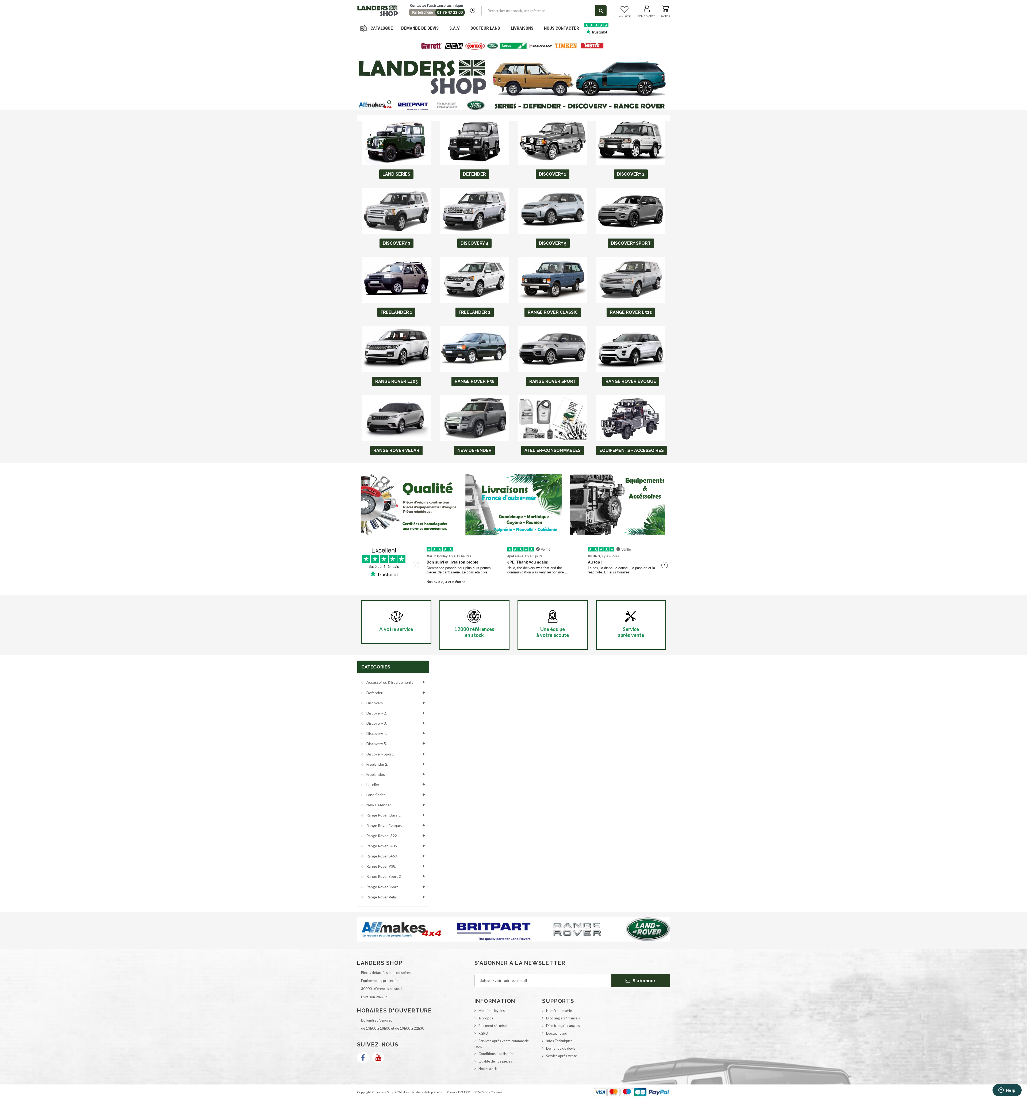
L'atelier (372, 784)
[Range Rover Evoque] (630, 349)
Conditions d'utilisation (496, 1054)
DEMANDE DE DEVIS (420, 28)
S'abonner (643, 980)
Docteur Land (485, 28)
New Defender (378, 805)
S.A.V (454, 28)
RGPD (483, 1033)
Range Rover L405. (382, 846)
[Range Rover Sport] (552, 349)
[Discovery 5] (552, 211)
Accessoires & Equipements (389, 682)
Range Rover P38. (381, 866)
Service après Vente (561, 1056)
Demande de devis (560, 1048)
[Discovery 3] (396, 211)
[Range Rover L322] (630, 280)
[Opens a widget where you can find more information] (1007, 1090)
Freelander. (375, 774)
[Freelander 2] (474, 280)
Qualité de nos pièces (495, 1061)
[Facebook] (363, 1057)
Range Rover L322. (382, 835)
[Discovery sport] (630, 211)
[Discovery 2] (630, 142)
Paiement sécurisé (492, 1025)
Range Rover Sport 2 (383, 876)
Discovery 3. (376, 723)
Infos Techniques (559, 1041)
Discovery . (375, 703)
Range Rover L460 (381, 856)
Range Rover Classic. (383, 815)
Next (597, 42)
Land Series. (376, 794)
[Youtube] (378, 1057)
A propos (485, 1018)
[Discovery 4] (474, 211)
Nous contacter (561, 28)
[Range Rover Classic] (552, 280)
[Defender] (474, 142)
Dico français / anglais (563, 1025)
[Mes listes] (624, 9)
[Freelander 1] (396, 280)
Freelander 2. (377, 764)
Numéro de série (559, 1010)
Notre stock (487, 1069)
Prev (584, 42)
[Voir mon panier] (665, 7)
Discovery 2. (376, 713)
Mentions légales (491, 1010)
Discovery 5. (376, 743)
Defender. (374, 692)
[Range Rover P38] (474, 349)
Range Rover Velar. (382, 897)
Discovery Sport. (380, 754)
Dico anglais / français (563, 1018)
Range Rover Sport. (382, 886)
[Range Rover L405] (396, 349)
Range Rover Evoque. (384, 825)
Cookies (496, 1092)
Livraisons (522, 28)
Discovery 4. (376, 733)
